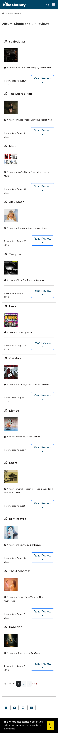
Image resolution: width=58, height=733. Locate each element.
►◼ (35, 684)
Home (8, 13)
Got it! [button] (50, 725)
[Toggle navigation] (53, 4)
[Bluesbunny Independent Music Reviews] (14, 4)
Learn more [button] (9, 729)
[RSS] (31, 708)
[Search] (47, 4)
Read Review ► (42, 80)
